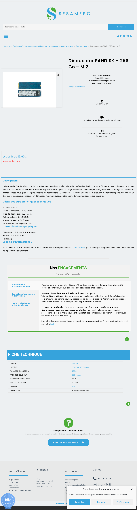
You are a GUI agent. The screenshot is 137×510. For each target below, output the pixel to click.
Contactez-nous (78, 247)
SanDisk (75, 363)
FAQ (52, 324)
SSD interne (76, 375)
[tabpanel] (85, 306)
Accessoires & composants (61, 46)
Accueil (7, 46)
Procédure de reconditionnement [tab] (21, 285)
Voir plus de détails (76, 86)
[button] (131, 489)
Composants (81, 46)
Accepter (79, 502)
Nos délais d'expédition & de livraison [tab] (23, 295)
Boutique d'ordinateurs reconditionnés (30, 46)
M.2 (73, 387)
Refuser (101, 502)
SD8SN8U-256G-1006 (80, 367)
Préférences (123, 502)
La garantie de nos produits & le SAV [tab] (21, 304)
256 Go (74, 371)
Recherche (121, 27)
